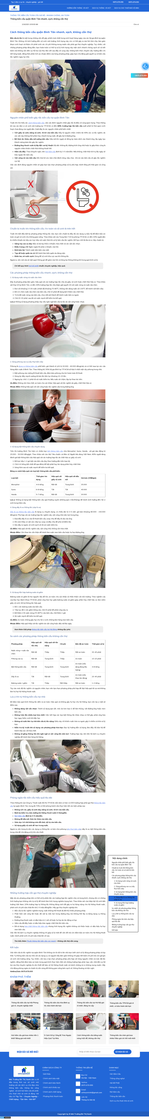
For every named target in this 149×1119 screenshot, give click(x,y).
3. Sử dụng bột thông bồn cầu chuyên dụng (125, 893)
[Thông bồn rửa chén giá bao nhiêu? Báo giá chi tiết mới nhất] (124, 1021)
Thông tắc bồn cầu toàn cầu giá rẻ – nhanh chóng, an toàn (39, 15)
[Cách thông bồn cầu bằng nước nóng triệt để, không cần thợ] (91, 1021)
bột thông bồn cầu (55, 451)
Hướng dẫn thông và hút (78, 8)
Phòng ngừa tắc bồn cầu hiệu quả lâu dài (123, 920)
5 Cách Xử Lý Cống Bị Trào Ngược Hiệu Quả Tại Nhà (57, 1036)
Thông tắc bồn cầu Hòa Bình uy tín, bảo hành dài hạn (57, 1004)
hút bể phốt (33, 266)
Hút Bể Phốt (115, 1083)
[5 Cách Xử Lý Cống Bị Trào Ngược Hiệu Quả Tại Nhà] (58, 1021)
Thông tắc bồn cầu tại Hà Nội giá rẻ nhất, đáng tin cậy (90, 1004)
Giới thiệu (47, 1074)
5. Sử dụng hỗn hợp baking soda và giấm (124, 904)
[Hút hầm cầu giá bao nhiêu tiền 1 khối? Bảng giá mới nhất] (25, 1021)
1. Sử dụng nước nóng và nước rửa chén (125, 882)
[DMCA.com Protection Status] (5, 1118)
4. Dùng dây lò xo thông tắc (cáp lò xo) (124, 898)
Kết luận (115, 930)
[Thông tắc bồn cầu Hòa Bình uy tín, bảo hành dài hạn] (58, 988)
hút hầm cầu (50, 151)
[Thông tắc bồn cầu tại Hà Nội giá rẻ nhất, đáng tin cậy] (91, 988)
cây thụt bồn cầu (74, 829)
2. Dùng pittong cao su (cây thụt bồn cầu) (124, 887)
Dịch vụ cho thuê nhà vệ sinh (126, 8)
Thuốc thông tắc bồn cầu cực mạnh (41, 941)
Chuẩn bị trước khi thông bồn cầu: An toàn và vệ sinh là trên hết (123, 870)
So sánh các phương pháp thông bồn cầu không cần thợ (124, 909)
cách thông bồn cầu (36, 123)
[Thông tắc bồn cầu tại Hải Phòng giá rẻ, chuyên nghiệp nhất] (25, 988)
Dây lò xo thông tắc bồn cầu (22, 512)
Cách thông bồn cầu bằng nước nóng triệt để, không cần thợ (89, 1036)
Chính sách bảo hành (51, 1083)
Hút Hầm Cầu (115, 1074)
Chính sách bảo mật (51, 1078)
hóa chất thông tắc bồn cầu (36, 926)
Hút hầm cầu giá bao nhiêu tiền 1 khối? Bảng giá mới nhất (24, 1036)
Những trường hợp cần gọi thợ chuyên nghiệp (123, 926)
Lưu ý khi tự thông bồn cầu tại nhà (123, 915)
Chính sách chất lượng (52, 1092)
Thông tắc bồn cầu (117, 1096)
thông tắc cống (116, 1087)
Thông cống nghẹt (117, 1078)
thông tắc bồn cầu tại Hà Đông (44, 629)
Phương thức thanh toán (53, 1096)
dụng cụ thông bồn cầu (28, 366)
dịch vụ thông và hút (101, 8)
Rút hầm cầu (20, 816)
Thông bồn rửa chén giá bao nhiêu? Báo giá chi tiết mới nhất (122, 1036)
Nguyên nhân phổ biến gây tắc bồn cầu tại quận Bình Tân (123, 863)
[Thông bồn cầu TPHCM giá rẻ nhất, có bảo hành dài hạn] (124, 989)
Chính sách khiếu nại (51, 1087)
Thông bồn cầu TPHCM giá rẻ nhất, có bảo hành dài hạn (122, 1004)
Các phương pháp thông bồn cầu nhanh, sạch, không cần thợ (124, 876)
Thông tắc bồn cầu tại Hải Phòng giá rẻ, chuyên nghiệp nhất (24, 1004)
